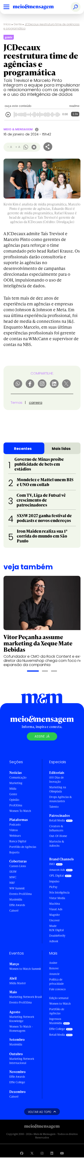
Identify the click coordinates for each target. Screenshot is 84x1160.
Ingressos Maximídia (55, 1021)
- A (9, 147)
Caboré (13, 911)
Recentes (23, 448)
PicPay (53, 887)
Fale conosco (57, 989)
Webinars (15, 836)
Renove (54, 968)
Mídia (12, 789)
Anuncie (54, 974)
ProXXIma (15, 805)
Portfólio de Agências (22, 847)
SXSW (13, 872)
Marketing (15, 783)
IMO (52, 864)
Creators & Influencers (56, 828)
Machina (54, 904)
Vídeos (13, 830)
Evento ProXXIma (20, 894)
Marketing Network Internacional (21, 1061)
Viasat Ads (55, 909)
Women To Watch (20, 811)
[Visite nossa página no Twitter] (32, 1153)
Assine (53, 963)
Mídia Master (17, 983)
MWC (12, 877)
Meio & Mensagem (18, 129)
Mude (52, 926)
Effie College (17, 1082)
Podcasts (15, 825)
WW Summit (17, 888)
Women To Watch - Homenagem (21, 1029)
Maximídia (15, 899)
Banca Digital (17, 841)
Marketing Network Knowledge (21, 1019)
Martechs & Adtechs (56, 844)
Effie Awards (17, 905)
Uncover (54, 920)
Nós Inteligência (59, 892)
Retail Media (57, 820)
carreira (35, 402)
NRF (12, 883)
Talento (54, 807)
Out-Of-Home (58, 836)
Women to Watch (60, 1004)
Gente (18, 24)
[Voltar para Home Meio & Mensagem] (38, 7)
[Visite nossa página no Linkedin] (51, 1153)
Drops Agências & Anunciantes (60, 799)
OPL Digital (56, 876)
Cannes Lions (17, 866)
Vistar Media (57, 898)
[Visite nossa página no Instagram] (42, 1153)
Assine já (42, 736)
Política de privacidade (56, 981)
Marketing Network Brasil (25, 997)
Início (7, 24)
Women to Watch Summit (25, 969)
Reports (14, 852)
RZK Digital (56, 930)
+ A (17, 147)
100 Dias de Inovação (56, 779)
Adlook (53, 941)
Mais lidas (61, 448)
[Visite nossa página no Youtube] (62, 1153)
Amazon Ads (57, 870)
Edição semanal (58, 998)
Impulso (54, 881)
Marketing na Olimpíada (57, 789)
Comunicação (17, 777)
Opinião (14, 800)
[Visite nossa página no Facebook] (21, 1153)
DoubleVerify (57, 936)
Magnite (54, 915)
